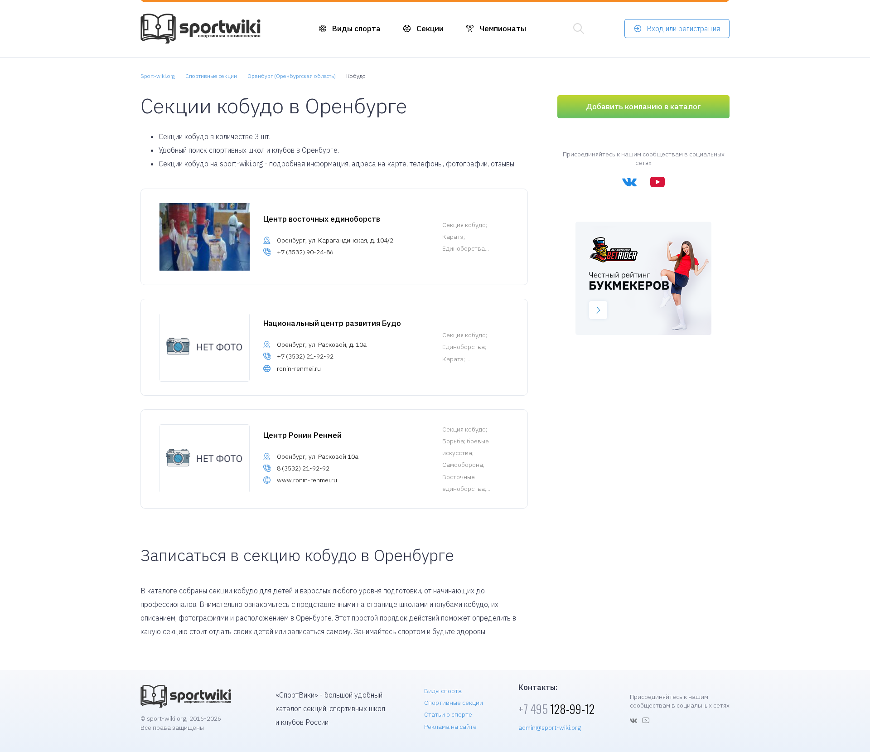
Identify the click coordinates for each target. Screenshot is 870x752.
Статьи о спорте (448, 714)
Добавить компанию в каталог (643, 107)
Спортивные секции (453, 703)
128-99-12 (556, 709)
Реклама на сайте (450, 727)
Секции (430, 29)
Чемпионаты (502, 29)
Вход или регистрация (683, 28)
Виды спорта (356, 29)
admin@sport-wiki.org (549, 727)
